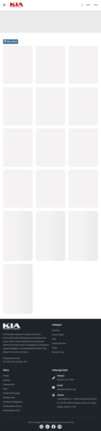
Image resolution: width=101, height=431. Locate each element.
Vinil (54, 339)
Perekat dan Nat (59, 343)
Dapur (54, 348)
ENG (96, 5)
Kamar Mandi (58, 335)
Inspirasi (6, 380)
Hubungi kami (9, 397)
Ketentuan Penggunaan (12, 402)
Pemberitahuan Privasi (12, 406)
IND (88, 5)
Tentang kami (8, 384)
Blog (5, 389)
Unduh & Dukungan (11, 393)
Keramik (55, 330)
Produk (6, 376)
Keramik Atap (58, 352)
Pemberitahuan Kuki (11, 410)
